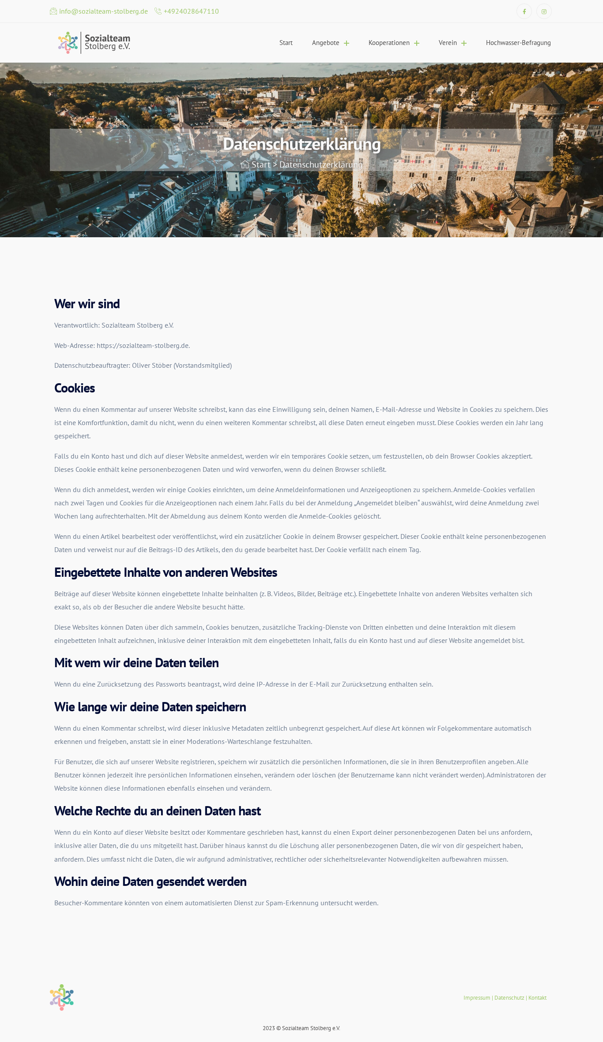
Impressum (477, 997)
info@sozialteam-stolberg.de (103, 11)
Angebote (325, 42)
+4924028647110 (191, 11)
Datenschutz (509, 997)
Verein (448, 42)
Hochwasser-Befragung (518, 42)
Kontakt (537, 997)
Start (286, 42)
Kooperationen (389, 42)
